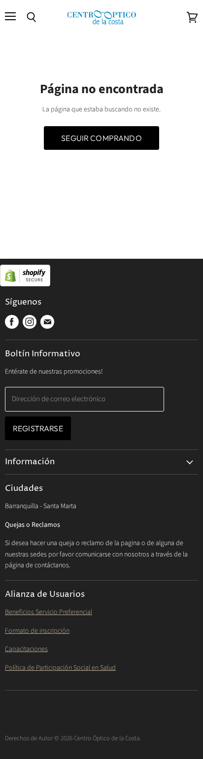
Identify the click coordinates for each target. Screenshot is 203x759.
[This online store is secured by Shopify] (101, 276)
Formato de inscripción (37, 631)
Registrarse (38, 428)
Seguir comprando (101, 138)
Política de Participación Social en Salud (60, 668)
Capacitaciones (26, 649)
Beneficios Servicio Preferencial (48, 612)
